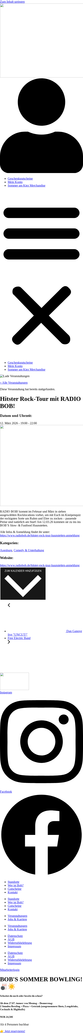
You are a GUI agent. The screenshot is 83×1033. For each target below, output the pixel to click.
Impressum (14, 946)
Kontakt (13, 892)
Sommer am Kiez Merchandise (26, 185)
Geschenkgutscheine (20, 178)
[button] (41, 274)
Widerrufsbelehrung (20, 942)
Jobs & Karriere (17, 919)
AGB (11, 939)
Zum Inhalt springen (12, 1)
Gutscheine (14, 888)
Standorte (13, 881)
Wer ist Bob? (16, 885)
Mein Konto (15, 182)
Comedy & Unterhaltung (29, 550)
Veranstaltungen (17, 915)
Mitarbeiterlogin (9, 969)
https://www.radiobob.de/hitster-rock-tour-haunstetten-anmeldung (40, 535)
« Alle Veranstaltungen (14, 382)
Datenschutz (15, 936)
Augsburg (6, 550)
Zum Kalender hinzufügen (23, 570)
